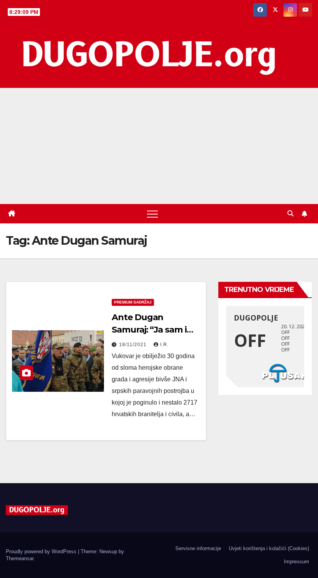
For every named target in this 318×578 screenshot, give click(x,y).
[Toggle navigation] (152, 213)
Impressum (296, 561)
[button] (290, 213)
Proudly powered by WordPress (42, 551)
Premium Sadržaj (133, 302)
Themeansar (19, 558)
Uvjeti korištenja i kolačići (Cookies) (269, 548)
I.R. (164, 344)
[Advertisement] (159, 146)
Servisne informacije (198, 548)
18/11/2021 (133, 344)
